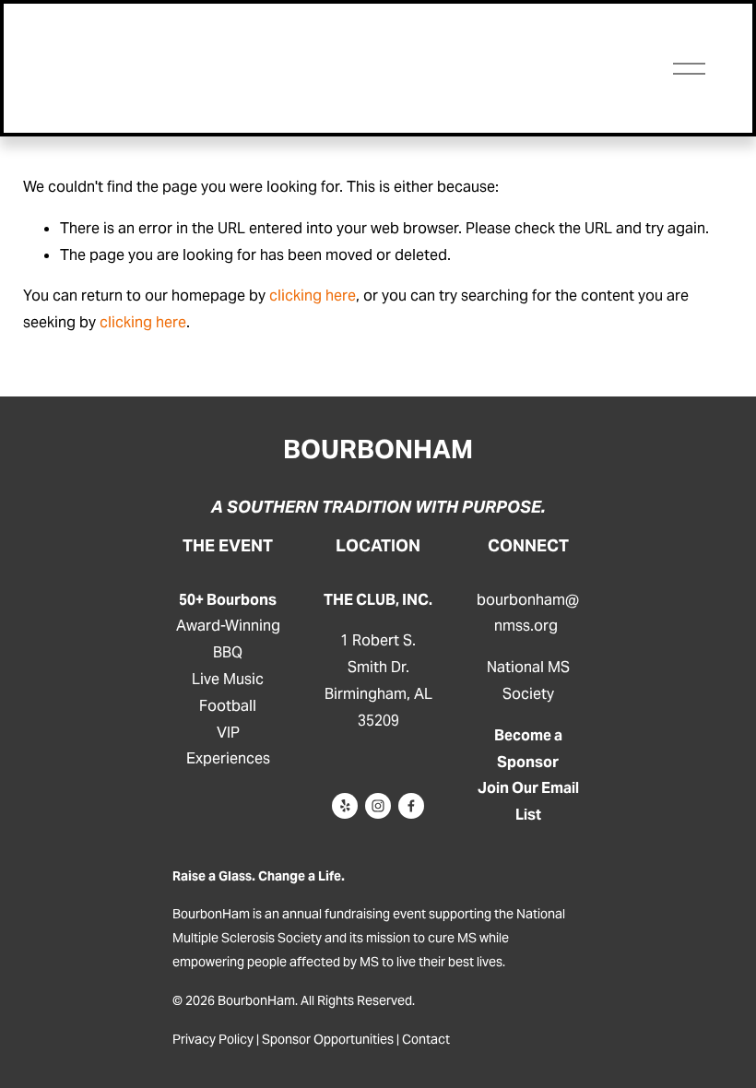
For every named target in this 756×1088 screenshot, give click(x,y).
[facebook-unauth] (411, 806)
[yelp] (345, 806)
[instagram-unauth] (378, 806)
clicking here (312, 295)
